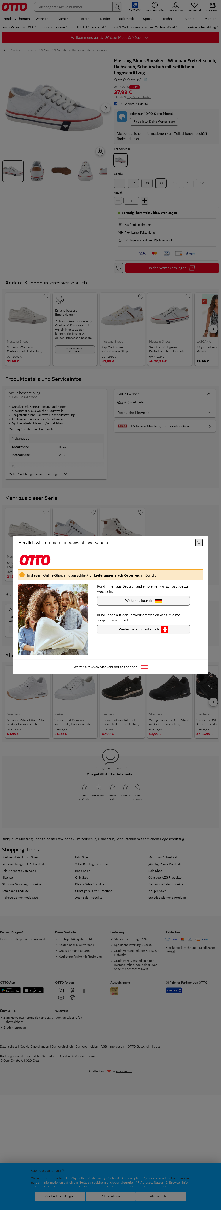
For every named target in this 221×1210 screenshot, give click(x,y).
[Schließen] (199, 542)
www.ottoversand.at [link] (107, 667)
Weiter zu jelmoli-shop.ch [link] (139, 629)
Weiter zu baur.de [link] (139, 601)
